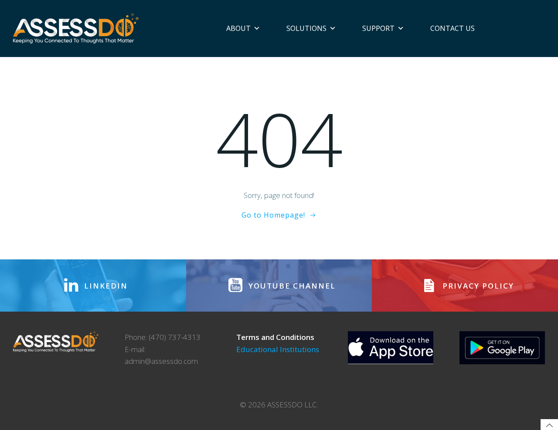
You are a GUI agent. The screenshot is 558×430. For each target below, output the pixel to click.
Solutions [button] (306, 28)
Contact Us (452, 28)
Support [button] (378, 28)
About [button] (238, 28)
